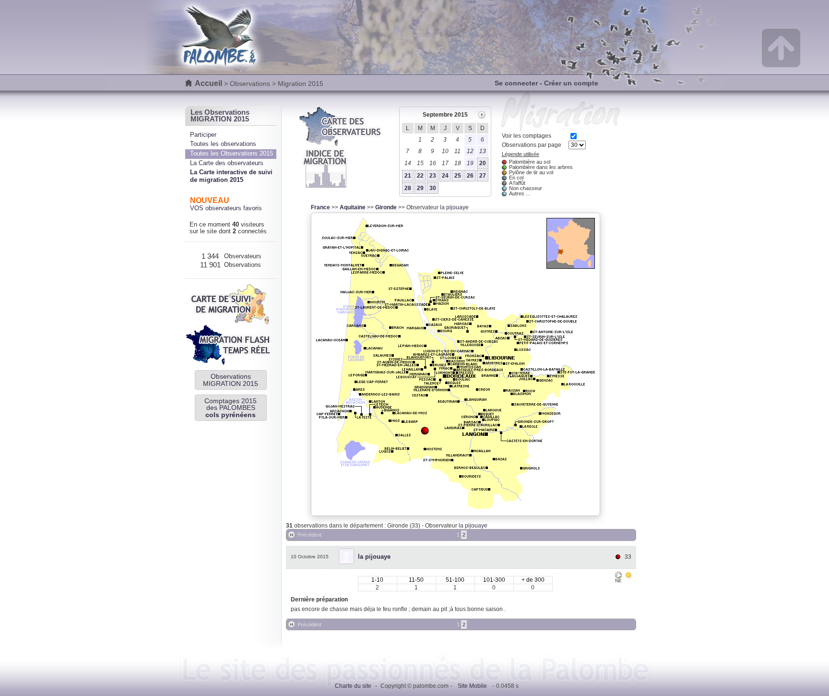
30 (432, 188)
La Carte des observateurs (226, 163)
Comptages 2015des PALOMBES (230, 408)
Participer (203, 134)
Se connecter (516, 83)
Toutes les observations (223, 143)
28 (407, 188)
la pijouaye (454, 207)
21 (407, 175)
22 (420, 175)
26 (470, 175)
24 (445, 175)
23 (432, 175)
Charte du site (353, 686)
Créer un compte (571, 83)
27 (482, 175)
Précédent (309, 535)
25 (457, 175)
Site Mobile (472, 686)
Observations (250, 83)
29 (420, 188)
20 (482, 163)
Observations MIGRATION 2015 (230, 379)
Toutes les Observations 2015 (231, 153)
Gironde (386, 207)
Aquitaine (353, 207)
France (320, 207)
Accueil (208, 83)
